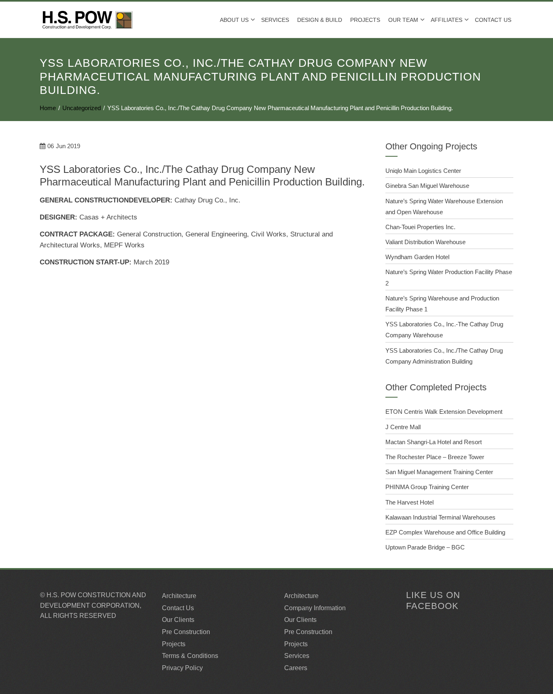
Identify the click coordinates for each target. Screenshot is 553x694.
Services (275, 20)
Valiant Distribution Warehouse (425, 241)
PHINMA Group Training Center (427, 486)
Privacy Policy (182, 667)
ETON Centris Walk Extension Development (443, 411)
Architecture (179, 595)
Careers (295, 667)
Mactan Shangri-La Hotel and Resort (433, 442)
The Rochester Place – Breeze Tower (434, 456)
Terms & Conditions (190, 655)
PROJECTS (365, 20)
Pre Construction (186, 631)
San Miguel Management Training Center (439, 471)
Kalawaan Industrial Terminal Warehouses (440, 517)
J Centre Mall (403, 427)
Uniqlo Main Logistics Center (423, 170)
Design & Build (319, 20)
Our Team (403, 20)
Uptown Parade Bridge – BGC (425, 547)
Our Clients (178, 619)
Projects (173, 644)
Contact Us (493, 20)
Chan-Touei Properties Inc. (420, 227)
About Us (234, 20)
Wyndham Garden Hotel (417, 256)
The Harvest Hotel (409, 502)
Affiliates (446, 20)
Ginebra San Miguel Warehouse (427, 185)
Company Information (315, 608)
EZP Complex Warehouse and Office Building (445, 532)
